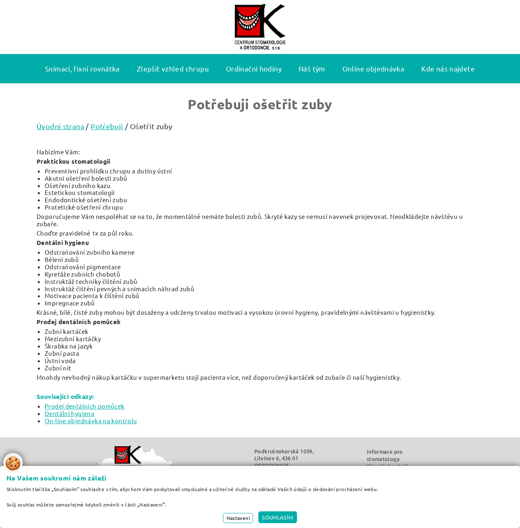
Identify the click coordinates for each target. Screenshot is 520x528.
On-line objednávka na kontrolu (91, 420)
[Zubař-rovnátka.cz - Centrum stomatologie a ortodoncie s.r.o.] (260, 27)
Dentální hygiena (69, 413)
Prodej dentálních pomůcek (85, 406)
